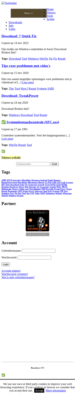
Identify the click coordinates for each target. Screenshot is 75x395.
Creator (69, 182)
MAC (58, 187)
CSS (58, 182)
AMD (50, 88)
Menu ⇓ (28, 13)
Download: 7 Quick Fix (19, 36)
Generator (33, 184)
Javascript (44, 187)
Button (41, 182)
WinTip (44, 58)
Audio (50, 180)
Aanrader (16, 180)
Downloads (15, 22)
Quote (69, 189)
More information (56, 390)
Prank (57, 189)
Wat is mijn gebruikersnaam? (18, 277)
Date (8, 184)
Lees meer (28, 82)
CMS (54, 182)
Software (39, 191)
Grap (47, 184)
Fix (55, 58)
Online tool (24, 189)
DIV (3, 184)
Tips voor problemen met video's (25, 66)
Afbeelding (26, 180)
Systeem (42, 88)
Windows (33, 58)
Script (25, 191)
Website (58, 193)
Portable (50, 189)
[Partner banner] (37, 235)
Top (28, 193)
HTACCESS (55, 184)
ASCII (9, 180)
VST (32, 193)
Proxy (63, 189)
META (64, 187)
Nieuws (51, 12)
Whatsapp (67, 193)
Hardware (14, 187)
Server (31, 191)
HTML (64, 184)
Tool (24, 58)
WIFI (42, 193)
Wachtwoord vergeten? (14, 274)
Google (41, 184)
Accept (39, 390)
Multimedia (6, 189)
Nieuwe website (11, 157)
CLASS (48, 182)
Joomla (52, 187)
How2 (24, 88)
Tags (66, 191)
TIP (61, 191)
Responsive (13, 191)
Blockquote (33, 182)
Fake (22, 184)
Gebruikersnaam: (11, 250)
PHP (44, 189)
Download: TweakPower (19, 96)
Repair (62, 58)
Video (37, 193)
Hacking (5, 187)
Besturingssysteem (9, 182)
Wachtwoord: (9, 257)
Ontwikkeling (35, 189)
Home (50, 9)
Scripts (50, 19)
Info (11, 25)
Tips (11, 88)
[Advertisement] (37, 322)
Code (63, 182)
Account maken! (11, 270)
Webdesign (50, 193)
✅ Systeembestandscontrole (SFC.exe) (30, 122)
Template (5, 193)
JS (38, 187)
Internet (32, 187)
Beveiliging (22, 182)
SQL (20, 191)
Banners (57, 180)
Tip (51, 58)
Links (12, 28)
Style (50, 191)
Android (43, 180)
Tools (50, 15)
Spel (45, 191)
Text (12, 193)
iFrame (20, 195)
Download (15, 58)
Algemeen (35, 180)
